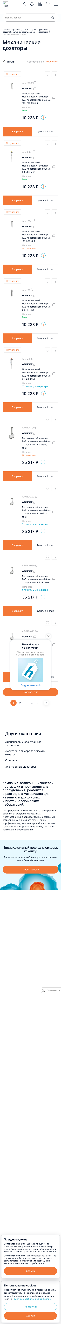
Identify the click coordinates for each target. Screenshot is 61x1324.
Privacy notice (52, 990)
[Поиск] (52, 17)
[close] (59, 990)
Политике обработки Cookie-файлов (32, 1299)
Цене (32, 71)
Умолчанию (35, 66)
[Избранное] (32, 4)
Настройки (31, 1306)
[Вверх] (55, 1144)
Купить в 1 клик (45, 131)
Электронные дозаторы (20, 766)
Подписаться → (30, 685)
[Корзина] (48, 4)
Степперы (11, 760)
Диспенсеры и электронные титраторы (23, 743)
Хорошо (30, 1270)
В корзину (17, 131)
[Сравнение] (40, 4)
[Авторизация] (24, 4)
